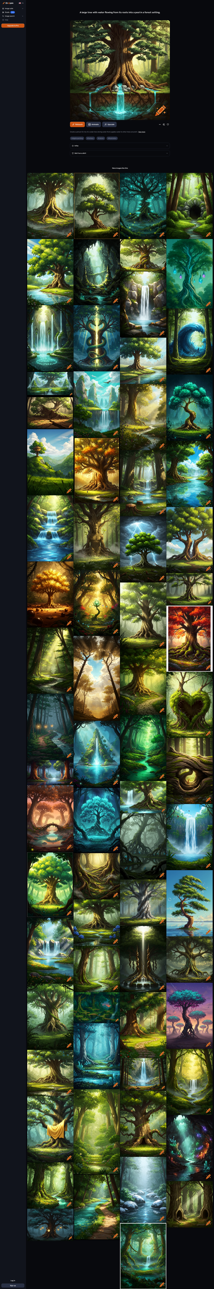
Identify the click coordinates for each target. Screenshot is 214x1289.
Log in (13, 1281)
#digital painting (77, 138)
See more (141, 132)
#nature (101, 138)
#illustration (112, 138)
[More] (160, 124)
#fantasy (90, 138)
